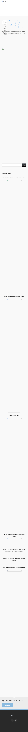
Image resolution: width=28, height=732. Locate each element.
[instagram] (15, 720)
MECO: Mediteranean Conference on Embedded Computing (14, 177)
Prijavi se (7, 705)
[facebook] (12, 720)
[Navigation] (14, 13)
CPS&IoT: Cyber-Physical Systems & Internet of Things (14, 296)
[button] (24, 165)
